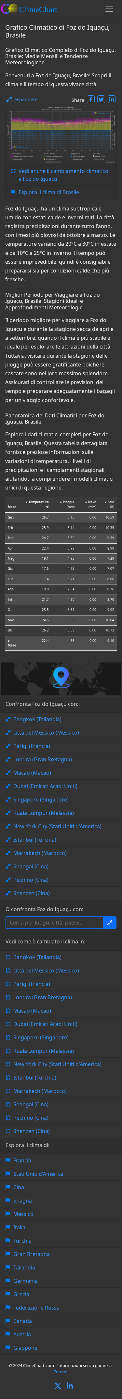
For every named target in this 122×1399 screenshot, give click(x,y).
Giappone (25, 1347)
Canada (22, 1321)
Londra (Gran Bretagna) (42, 759)
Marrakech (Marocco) (40, 853)
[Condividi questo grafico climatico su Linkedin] (111, 99)
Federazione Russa (36, 1307)
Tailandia (24, 1267)
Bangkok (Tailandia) (37, 719)
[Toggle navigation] (109, 9)
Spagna (22, 1200)
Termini (61, 1372)
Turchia (22, 1240)
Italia (19, 1227)
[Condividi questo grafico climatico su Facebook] (91, 99)
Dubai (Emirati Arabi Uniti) (45, 786)
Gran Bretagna (31, 1254)
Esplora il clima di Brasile (49, 192)
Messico (23, 1214)
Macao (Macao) (32, 772)
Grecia (21, 1294)
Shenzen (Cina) (31, 893)
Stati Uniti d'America (38, 1173)
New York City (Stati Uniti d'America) (57, 826)
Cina (18, 1187)
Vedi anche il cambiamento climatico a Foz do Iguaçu (63, 174)
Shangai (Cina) (30, 866)
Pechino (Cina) (30, 879)
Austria (22, 1334)
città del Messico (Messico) (46, 732)
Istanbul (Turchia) (34, 839)
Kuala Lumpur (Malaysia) (43, 812)
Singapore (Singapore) (41, 799)
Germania (25, 1280)
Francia (22, 1160)
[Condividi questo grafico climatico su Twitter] (101, 99)
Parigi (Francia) (31, 746)
